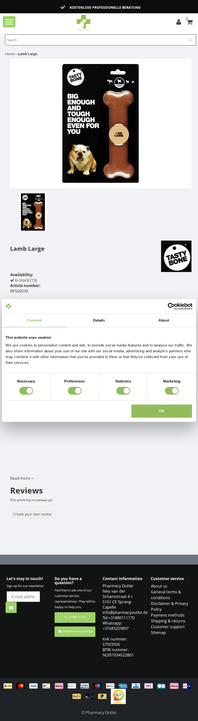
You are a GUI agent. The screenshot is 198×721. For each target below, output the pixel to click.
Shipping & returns (168, 621)
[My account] (179, 22)
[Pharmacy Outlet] (91, 22)
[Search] (192, 38)
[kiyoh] (118, 696)
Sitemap (158, 632)
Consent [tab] (34, 320)
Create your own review (32, 514)
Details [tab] (99, 320)
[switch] (75, 391)
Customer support (168, 626)
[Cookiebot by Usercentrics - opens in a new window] (171, 306)
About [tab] (163, 320)
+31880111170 (76, 617)
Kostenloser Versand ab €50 (105, 7)
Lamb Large (27, 54)
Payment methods (167, 615)
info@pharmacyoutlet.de (77, 631)
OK (161, 411)
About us (159, 586)
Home (9, 54)
